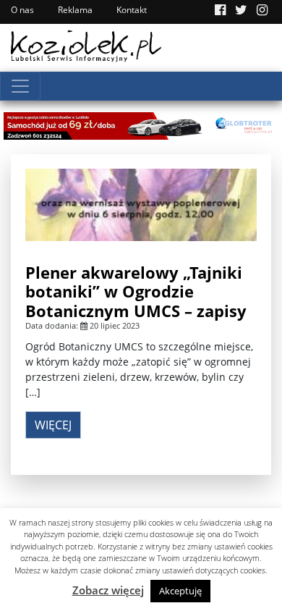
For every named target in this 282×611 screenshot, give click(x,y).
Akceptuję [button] (180, 590)
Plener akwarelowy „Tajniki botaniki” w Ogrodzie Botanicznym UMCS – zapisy (136, 291)
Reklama (75, 10)
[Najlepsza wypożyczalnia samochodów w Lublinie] (141, 124)
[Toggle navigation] (20, 86)
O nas (22, 10)
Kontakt (131, 10)
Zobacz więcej (108, 590)
